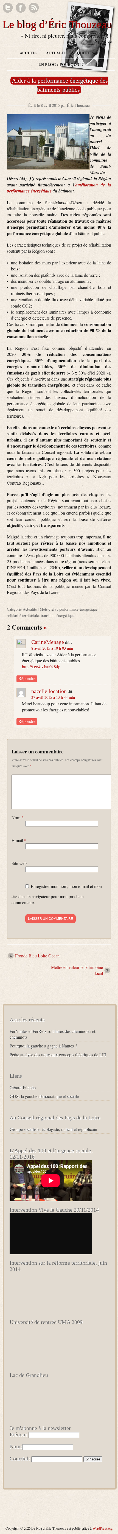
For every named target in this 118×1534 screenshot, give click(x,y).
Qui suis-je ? (90, 53)
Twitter (8, 8)
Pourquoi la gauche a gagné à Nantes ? (43, 1046)
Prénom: (19, 1434)
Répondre (26, 678)
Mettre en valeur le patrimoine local (77, 970)
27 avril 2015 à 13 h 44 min (53, 697)
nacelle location (49, 691)
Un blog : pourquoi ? (61, 64)
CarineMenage (47, 642)
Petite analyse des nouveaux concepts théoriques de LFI (58, 1054)
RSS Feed (34, 8)
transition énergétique (57, 615)
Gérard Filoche (23, 1087)
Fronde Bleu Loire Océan (37, 956)
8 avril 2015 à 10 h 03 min (52, 648)
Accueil (28, 53)
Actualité (57, 53)
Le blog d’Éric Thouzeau (57, 24)
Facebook (21, 8)
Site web (19, 863)
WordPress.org (102, 1528)
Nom (18, 817)
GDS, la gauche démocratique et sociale (44, 1096)
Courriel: (20, 1458)
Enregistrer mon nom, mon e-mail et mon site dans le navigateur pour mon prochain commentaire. (57, 894)
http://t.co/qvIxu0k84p (41, 666)
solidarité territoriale (23, 615)
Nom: (16, 1446)
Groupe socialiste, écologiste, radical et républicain (53, 1129)
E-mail (19, 840)
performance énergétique (78, 609)
